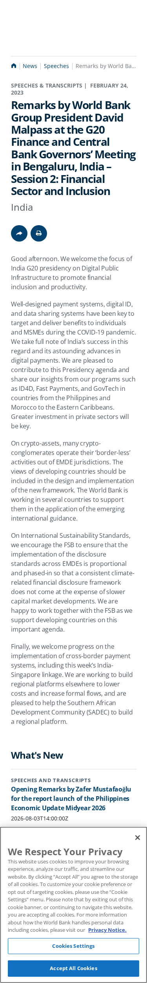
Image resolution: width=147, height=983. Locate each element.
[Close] (137, 837)
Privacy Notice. (107, 929)
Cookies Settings (73, 945)
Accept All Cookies (73, 968)
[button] (39, 233)
